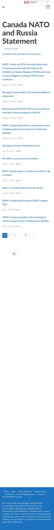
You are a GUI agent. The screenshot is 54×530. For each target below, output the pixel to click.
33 (25, 235)
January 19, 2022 (11, 49)
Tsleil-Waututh (34, 511)
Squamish (7, 511)
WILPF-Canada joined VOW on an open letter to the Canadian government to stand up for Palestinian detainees (26, 129)
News (20, 85)
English (32, 2)
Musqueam (21, 508)
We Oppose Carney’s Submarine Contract (21, 146)
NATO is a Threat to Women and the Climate (22, 188)
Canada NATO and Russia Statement (21, 54)
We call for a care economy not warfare (20, 159)
